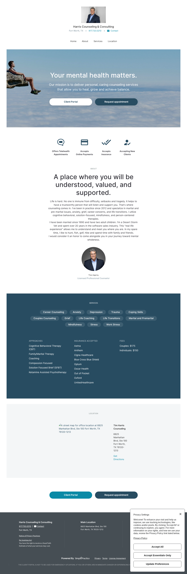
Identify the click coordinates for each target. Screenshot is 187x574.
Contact (114, 30)
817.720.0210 (95, 30)
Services (98, 41)
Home (73, 41)
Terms (104, 558)
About (85, 41)
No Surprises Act (25, 540)
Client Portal (71, 101)
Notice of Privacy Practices (29, 536)
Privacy (98, 558)
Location (112, 41)
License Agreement (117, 558)
